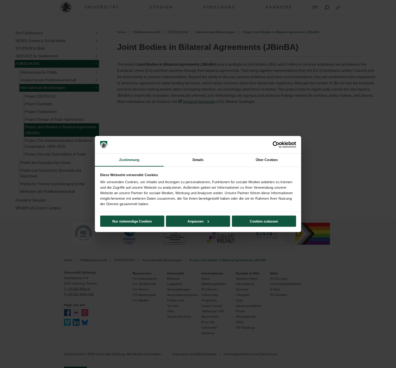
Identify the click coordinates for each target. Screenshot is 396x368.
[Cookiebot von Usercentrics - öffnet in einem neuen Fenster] (276, 144)
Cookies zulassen (264, 221)
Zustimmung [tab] (129, 160)
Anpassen (195, 221)
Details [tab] (198, 160)
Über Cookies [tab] (267, 160)
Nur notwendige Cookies (132, 221)
